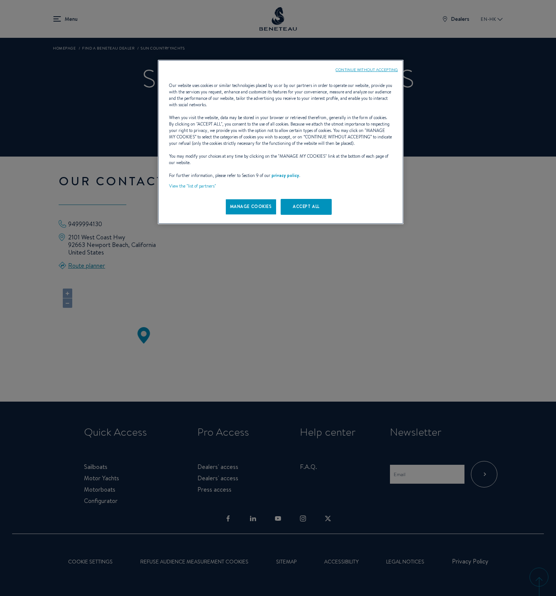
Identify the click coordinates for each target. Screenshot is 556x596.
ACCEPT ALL (306, 206)
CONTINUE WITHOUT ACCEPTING (366, 69)
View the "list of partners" (192, 186)
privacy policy (285, 175)
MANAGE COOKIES (251, 206)
